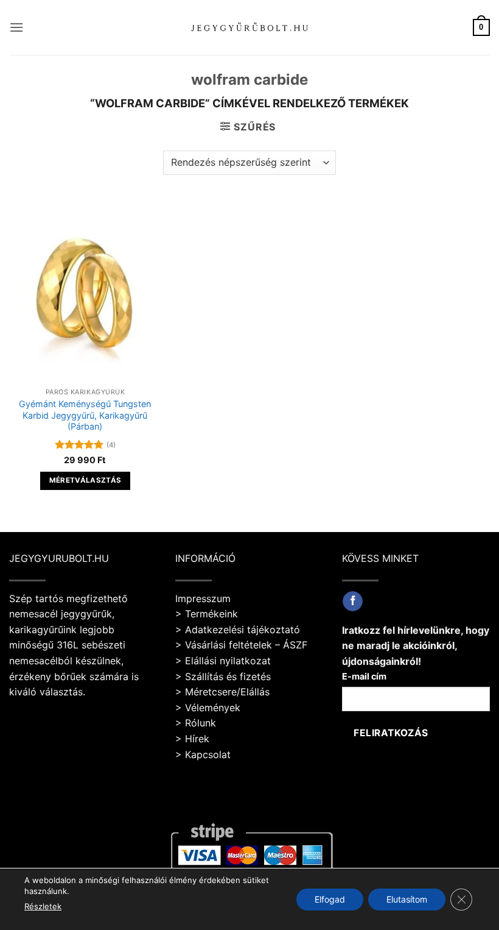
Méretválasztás (85, 480)
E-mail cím (364, 676)
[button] (16, 27)
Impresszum (203, 598)
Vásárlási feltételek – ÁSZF (246, 645)
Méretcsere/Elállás (227, 692)
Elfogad (330, 898)
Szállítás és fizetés (228, 676)
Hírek (197, 739)
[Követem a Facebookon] (353, 601)
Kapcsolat (208, 754)
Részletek (42, 906)
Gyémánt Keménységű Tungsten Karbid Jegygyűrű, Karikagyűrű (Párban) (85, 415)
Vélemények (212, 707)
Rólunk (200, 723)
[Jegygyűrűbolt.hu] (249, 27)
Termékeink (211, 614)
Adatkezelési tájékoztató (242, 629)
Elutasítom (406, 898)
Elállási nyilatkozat (228, 661)
